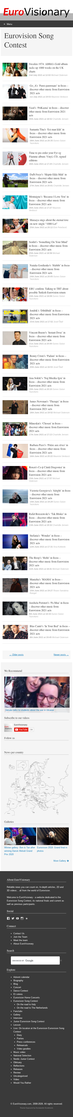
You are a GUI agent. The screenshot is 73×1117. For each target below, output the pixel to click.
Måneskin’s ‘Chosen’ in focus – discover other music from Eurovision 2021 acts (49, 427)
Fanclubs (17, 1011)
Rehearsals (22, 1045)
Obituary (17, 1062)
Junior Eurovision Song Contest (28, 1021)
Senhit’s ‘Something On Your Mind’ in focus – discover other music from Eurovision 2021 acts (48, 245)
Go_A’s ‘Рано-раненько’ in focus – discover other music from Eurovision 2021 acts (49, 89)
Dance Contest (20, 990)
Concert (17, 987)
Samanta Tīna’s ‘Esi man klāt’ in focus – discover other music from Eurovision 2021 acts (48, 133)
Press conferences (26, 1042)
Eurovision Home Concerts (26, 997)
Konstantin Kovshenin (44, 1108)
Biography (18, 980)
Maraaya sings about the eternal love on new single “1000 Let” (49, 221)
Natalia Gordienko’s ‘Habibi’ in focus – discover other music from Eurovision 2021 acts (50, 269)
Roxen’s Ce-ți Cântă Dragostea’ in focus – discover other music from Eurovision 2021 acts (47, 470)
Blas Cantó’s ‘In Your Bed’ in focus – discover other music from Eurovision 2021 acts (50, 629)
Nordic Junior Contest (24, 1059)
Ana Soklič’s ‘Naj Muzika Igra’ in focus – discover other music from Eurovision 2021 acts (47, 381)
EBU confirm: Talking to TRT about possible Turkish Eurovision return (48, 290)
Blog (15, 984)
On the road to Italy (26, 1004)
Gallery (16, 1014)
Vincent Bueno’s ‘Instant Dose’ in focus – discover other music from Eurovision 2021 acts (47, 336)
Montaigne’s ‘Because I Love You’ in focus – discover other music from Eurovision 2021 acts (49, 200)
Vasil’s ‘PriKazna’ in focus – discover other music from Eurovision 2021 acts (49, 111)
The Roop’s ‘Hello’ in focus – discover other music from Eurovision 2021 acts (49, 561)
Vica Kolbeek (59, 547)
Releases (18, 1069)
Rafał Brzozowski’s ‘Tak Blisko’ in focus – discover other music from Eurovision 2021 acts (48, 517)
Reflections (18, 1065)
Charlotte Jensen (60, 119)
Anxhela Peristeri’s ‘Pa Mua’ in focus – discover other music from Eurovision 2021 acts (49, 606)
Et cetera (17, 994)
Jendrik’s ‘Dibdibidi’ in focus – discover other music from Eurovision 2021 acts (49, 314)
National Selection (22, 1055)
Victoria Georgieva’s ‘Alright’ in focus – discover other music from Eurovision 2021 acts (50, 494)
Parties (20, 1038)
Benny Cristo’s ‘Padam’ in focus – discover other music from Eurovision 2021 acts (49, 359)
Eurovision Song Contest (25, 1001)
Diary (19, 1035)
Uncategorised (20, 1076)
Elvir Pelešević (60, 227)
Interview (17, 1018)
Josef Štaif (58, 322)
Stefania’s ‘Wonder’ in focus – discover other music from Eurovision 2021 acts (49, 539)
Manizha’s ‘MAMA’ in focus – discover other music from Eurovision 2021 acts (49, 583)
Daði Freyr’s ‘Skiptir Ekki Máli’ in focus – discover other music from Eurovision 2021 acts (48, 178)
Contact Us (18, 933)
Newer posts (61, 654)
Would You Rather (22, 1083)
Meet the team (20, 940)
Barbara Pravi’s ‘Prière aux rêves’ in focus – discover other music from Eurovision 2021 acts (49, 448)
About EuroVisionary (23, 943)
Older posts (16, 654)
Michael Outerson (59, 75)
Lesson (17, 1025)
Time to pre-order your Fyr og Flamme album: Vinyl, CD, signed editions (47, 156)
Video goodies (24, 1048)
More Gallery (59, 861)
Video (16, 1079)
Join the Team (20, 937)
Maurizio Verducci (59, 97)
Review (17, 1072)
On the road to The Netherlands (32, 1008)
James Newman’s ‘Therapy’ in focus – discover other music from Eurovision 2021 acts (49, 405)
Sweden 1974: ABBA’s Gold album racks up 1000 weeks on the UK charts (48, 67)
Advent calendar (21, 977)
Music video (19, 1052)
